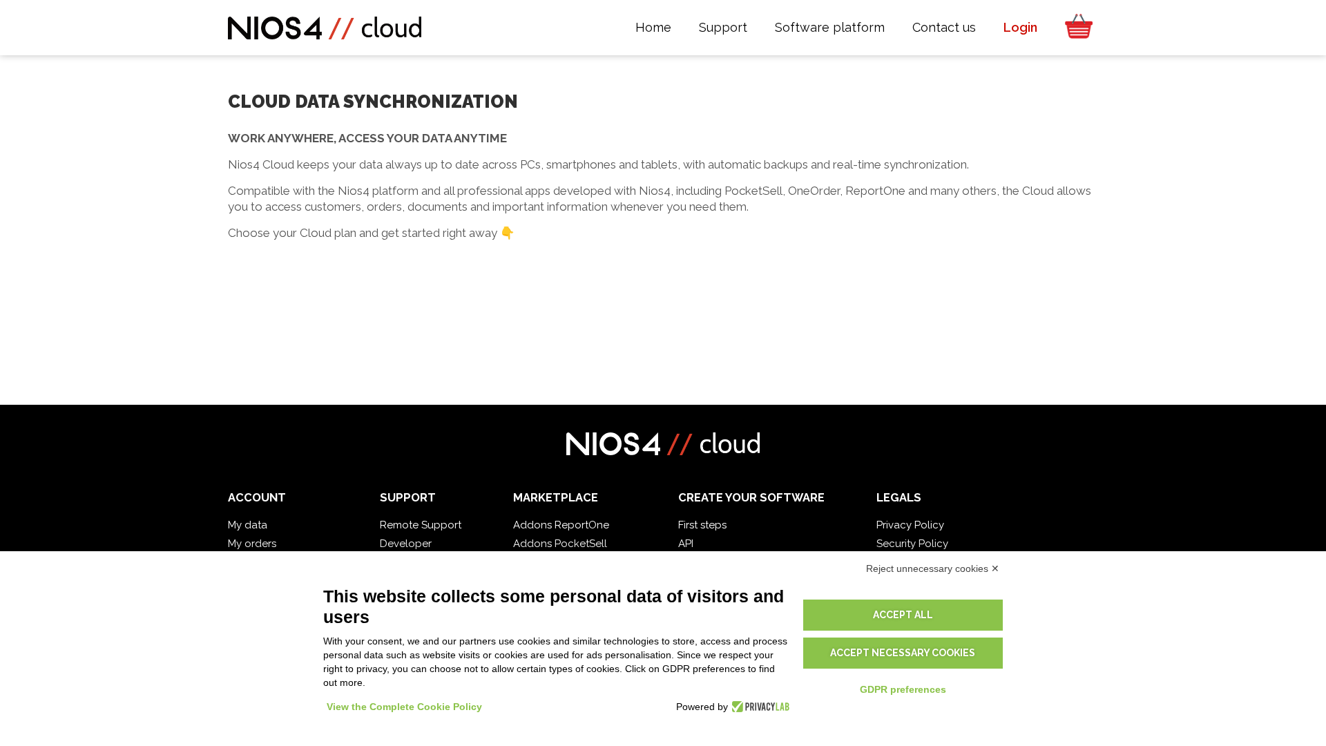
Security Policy (912, 543)
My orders (252, 543)
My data (247, 525)
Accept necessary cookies (902, 652)
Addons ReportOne (561, 525)
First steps (702, 525)
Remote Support (420, 525)
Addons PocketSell (560, 543)
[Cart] (1074, 27)
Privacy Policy (910, 525)
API (685, 543)
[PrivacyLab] (758, 707)
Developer (406, 543)
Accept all (903, 614)
